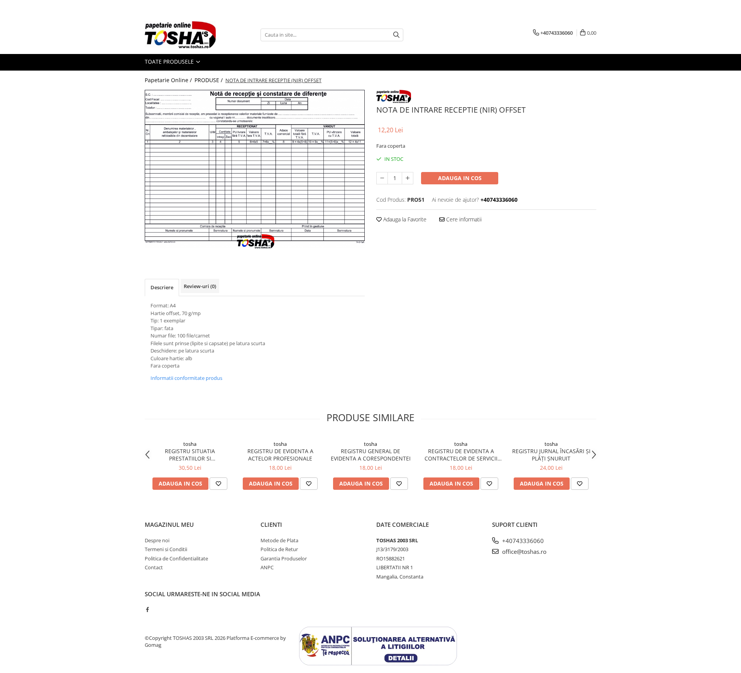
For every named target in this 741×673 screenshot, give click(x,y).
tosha (189, 443)
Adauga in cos (460, 178)
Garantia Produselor (284, 558)
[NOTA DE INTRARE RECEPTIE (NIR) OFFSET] (255, 169)
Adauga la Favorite (404, 219)
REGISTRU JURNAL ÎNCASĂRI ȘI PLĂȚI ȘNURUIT (551, 454)
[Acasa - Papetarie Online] (183, 34)
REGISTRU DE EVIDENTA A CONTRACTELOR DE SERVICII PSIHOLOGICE (461, 454)
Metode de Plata (279, 540)
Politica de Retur (279, 549)
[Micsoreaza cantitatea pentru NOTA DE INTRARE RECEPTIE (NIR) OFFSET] (382, 178)
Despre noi (157, 540)
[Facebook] (147, 609)
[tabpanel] (255, 169)
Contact (154, 567)
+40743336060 (522, 541)
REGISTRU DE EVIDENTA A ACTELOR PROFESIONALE (280, 454)
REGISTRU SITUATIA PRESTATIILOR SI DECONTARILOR (190, 454)
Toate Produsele (170, 61)
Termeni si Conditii (166, 549)
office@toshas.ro (523, 551)
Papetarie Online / (169, 80)
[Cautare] (396, 35)
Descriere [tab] (162, 287)
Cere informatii (463, 219)
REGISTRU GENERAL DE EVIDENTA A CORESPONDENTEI (371, 454)
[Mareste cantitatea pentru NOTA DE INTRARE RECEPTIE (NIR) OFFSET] (407, 178)
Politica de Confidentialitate (176, 558)
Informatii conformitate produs (186, 377)
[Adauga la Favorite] (218, 483)
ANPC (267, 567)
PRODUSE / (209, 80)
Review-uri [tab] (200, 286)
